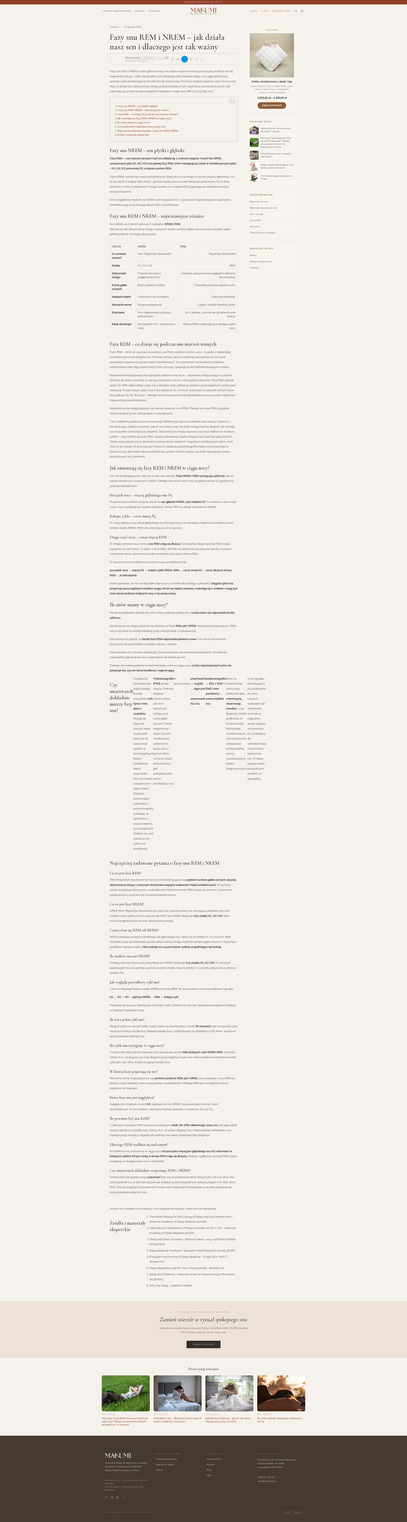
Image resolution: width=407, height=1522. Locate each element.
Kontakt (210, 1464)
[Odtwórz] (184, 59)
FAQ (209, 1475)
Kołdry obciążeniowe (117, 11)
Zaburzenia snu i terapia (262, 232)
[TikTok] (123, 1497)
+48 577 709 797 (266, 1477)
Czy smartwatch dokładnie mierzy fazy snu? (141, 126)
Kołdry (140, 11)
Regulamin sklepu (165, 1464)
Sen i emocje (256, 214)
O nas (265, 11)
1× (178, 59)
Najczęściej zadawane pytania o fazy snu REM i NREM (147, 130)
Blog (254, 11)
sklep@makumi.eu (267, 1481)
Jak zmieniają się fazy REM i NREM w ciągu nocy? (144, 118)
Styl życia (254, 226)
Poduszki (155, 11)
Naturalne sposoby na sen (263, 207)
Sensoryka (255, 220)
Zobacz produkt (272, 105)
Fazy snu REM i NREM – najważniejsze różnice (143, 110)
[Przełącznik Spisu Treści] (230, 101)
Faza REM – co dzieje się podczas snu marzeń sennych (147, 114)
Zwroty (159, 1469)
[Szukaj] (295, 11)
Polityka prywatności (166, 1459)
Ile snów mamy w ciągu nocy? (133, 122)
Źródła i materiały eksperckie (133, 134)
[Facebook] (106, 1497)
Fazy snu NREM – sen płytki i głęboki (137, 106)
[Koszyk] (302, 11)
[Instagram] (112, 1497)
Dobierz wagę (282, 11)
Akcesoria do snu (259, 201)
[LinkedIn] (117, 1497)
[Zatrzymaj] (196, 59)
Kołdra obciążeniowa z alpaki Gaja (272, 81)
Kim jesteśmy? (214, 1459)
